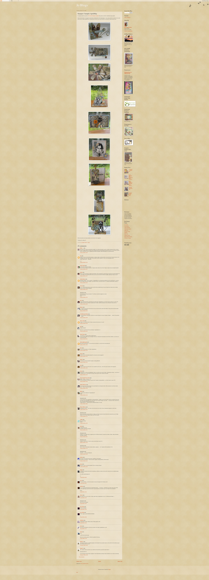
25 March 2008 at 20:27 (84, 269)
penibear (81, 486)
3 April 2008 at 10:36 (83, 497)
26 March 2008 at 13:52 (84, 356)
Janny (81, 464)
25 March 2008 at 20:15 (84, 262)
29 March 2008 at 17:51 (84, 448)
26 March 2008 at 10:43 (84, 350)
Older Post (120, 561)
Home (99, 561)
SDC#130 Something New (130, 188)
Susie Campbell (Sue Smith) (85, 377)
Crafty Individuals (127, 227)
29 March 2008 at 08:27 (84, 436)
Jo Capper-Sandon (128, 27)
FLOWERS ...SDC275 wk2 (130, 170)
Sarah (81, 531)
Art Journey (126, 224)
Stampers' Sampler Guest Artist (130, 194)
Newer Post (79, 561)
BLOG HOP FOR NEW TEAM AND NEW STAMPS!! (130, 177)
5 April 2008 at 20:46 (83, 517)
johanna (81, 457)
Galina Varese (82, 334)
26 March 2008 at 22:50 (84, 381)
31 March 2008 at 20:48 (84, 466)
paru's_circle (82, 320)
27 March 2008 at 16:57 (84, 409)
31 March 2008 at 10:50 (84, 454)
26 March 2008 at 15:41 (84, 362)
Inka (80, 365)
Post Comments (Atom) (84, 563)
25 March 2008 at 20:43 (84, 282)
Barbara (81, 307)
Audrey (81, 272)
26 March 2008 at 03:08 (84, 317)
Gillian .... (81, 248)
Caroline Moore (82, 279)
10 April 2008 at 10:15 (83, 538)
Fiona (81, 480)
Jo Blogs (82, 5)
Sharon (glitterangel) (83, 342)
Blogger (109, 569)
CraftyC (81, 419)
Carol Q (81, 285)
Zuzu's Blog (82, 506)
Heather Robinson (83, 384)
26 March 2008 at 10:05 (84, 344)
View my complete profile (128, 31)
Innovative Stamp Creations (127, 232)
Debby (81, 391)
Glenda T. (81, 541)
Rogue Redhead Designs (128, 236)
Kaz (80, 255)
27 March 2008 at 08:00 (84, 403)
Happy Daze (126, 230)
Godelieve (81, 520)
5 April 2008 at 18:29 (83, 503)
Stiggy (81, 469)
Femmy (81, 353)
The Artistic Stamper (127, 238)
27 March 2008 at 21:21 (84, 416)
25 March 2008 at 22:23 (84, 297)
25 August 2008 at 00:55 (84, 545)
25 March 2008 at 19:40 (84, 252)
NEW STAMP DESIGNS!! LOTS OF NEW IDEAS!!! (130, 183)
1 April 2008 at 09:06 (83, 477)
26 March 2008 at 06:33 (84, 331)
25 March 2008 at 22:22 (84, 289)
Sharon (81, 495)
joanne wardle (82, 265)
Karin (81, 300)
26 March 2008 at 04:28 (84, 323)
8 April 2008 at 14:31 (83, 528)
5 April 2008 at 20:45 (83, 509)
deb (80, 326)
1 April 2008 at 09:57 (83, 483)
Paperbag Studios (127, 235)
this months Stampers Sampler (93, 15)
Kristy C (81, 359)
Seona (81, 371)
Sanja (81, 426)
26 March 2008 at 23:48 (84, 388)
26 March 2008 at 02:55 (84, 310)
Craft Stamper (126, 226)
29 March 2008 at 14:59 (84, 442)
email (77, 572)
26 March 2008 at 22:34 (84, 374)
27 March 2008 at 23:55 (84, 423)
